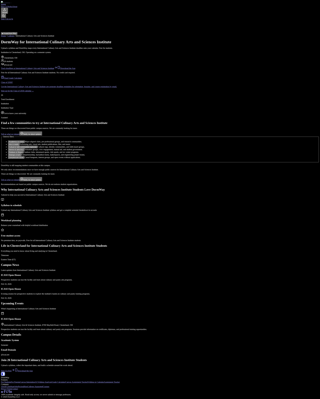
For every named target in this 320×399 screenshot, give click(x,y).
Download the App (67, 68)
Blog (25, 386)
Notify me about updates (32, 134)
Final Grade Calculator (13, 78)
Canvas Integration (27, 382)
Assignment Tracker (112, 382)
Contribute (10, 386)
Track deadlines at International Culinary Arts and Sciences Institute (27, 68)
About (3, 386)
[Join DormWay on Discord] (2, 392)
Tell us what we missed (10, 134)
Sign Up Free (6, 371)
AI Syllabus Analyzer (43, 382)
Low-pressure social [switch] (16, 157)
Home (3, 36)
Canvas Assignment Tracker (76, 382)
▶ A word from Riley (9, 33)
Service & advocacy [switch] (16, 150)
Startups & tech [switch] (14, 155)
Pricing (21, 386)
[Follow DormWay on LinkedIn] (10, 392)
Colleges (10, 36)
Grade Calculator (58, 382)
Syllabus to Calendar (96, 382)
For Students (6, 382)
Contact (15, 389)
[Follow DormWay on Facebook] (4, 392)
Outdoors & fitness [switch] (16, 152)
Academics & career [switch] (16, 142)
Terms (9, 389)
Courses (46, 386)
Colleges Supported (35, 386)
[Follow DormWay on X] (7, 392)
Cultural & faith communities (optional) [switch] (23, 147)
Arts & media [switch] (13, 144)
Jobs (16, 386)
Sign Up (4, 19)
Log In (10, 19)
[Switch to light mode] (3, 16)
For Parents (15, 382)
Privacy (4, 389)
